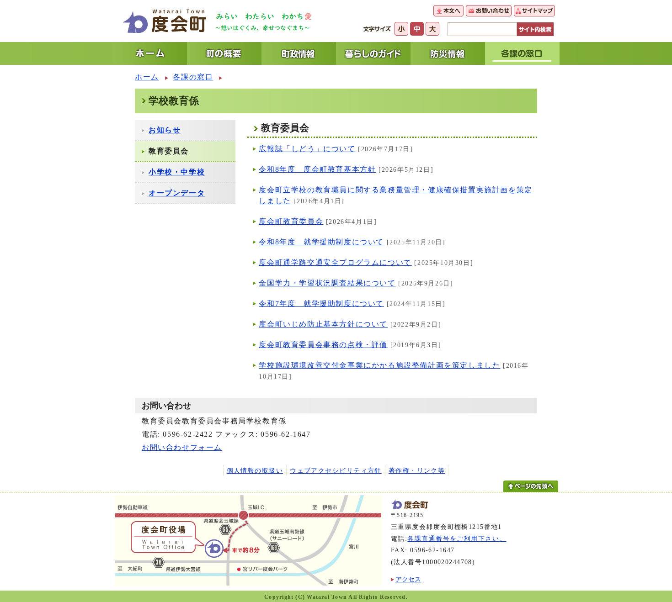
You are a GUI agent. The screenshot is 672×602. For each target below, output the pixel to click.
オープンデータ (177, 193)
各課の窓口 (193, 77)
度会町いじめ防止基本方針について (323, 324)
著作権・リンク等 (417, 470)
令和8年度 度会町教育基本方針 (317, 169)
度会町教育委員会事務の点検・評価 (323, 345)
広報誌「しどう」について (307, 149)
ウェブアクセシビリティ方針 (336, 470)
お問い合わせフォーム (182, 447)
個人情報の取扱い (255, 470)
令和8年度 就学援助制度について (321, 242)
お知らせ (165, 130)
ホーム (147, 77)
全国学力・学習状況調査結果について (327, 283)
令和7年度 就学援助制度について (321, 303)
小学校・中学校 (177, 172)
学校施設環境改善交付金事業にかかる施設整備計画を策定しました (379, 365)
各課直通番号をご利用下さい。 (456, 538)
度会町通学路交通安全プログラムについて (335, 262)
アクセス (408, 579)
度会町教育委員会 (291, 221)
